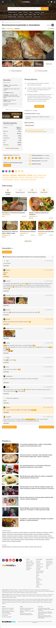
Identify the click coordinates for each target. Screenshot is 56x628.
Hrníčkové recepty (12, 16)
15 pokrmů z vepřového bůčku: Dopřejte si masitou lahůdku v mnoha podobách (36, 519)
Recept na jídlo (29, 561)
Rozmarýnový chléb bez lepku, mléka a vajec (10, 232)
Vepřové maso (6, 175)
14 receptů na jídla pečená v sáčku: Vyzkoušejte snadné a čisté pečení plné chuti (35, 445)
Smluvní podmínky (40, 571)
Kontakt (37, 586)
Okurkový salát (25, 600)
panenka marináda (16, 541)
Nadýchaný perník (25, 602)
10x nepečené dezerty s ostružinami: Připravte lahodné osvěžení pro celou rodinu (35, 466)
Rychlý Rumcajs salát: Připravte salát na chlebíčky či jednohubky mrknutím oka (36, 477)
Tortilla (35, 589)
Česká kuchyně (37, 16)
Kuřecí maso (37, 12)
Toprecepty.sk (49, 561)
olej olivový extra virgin (18, 546)
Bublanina (38, 602)
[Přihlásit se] (54, 2)
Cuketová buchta (14, 602)
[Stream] (17, 560)
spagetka (8, 416)
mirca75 (40, 235)
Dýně (35, 14)
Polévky (31, 12)
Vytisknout (16, 171)
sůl (41, 546)
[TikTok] (20, 560)
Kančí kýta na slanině (6, 613)
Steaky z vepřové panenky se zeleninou (38, 213)
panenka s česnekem (17, 537)
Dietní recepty (12, 22)
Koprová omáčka (32, 600)
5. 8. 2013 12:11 (49, 309)
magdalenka (9, 376)
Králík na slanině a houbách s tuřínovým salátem (8, 612)
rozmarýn (31, 546)
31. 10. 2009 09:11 (48, 387)
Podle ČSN (15, 14)
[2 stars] (9, 158)
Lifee (47, 568)
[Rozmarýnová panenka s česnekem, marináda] (9, 300)
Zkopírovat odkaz (22, 171)
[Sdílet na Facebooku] (3, 171)
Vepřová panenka (29, 592)
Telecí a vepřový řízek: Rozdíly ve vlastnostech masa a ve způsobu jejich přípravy (45, 613)
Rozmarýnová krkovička (46, 231)
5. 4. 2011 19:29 (49, 319)
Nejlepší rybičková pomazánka (14, 600)
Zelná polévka (5, 592)
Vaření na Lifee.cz (30, 562)
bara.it (7, 387)
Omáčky (20, 12)
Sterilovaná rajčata (20, 599)
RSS (37, 576)
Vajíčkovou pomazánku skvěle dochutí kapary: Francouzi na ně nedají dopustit (45, 616)
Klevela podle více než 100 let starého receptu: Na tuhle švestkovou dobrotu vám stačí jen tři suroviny (37, 487)
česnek (26, 546)
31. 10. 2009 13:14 (48, 357)
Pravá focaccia (41, 591)
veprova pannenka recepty (17, 539)
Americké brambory (14, 591)
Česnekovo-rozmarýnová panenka (13, 213)
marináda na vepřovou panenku (15, 536)
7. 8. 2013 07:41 (49, 295)
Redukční (18, 22)
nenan (7, 357)
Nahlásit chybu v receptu (13, 109)
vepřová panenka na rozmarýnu (10, 532)
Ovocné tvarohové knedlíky (31, 599)
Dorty (11, 597)
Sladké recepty (25, 596)
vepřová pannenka (28, 534)
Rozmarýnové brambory (28, 231)
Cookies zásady (39, 566)
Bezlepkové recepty (42, 175)
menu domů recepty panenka (41, 537)
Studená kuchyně (5, 597)
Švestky (10, 14)
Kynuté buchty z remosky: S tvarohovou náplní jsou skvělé (26, 614)
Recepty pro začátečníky (8, 179)
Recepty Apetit (29, 565)
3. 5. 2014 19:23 (48, 260)
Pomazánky (10, 589)
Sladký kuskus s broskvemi (7, 609)
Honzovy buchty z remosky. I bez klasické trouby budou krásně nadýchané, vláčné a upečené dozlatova (36, 456)
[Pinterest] (6, 560)
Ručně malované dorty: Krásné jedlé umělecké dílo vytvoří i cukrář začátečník (36, 498)
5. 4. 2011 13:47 (49, 328)
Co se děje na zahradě (28, 591)
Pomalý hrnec (39, 594)
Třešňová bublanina (21, 592)
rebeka (14, 328)
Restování (42, 177)
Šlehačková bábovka (49, 591)
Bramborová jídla (31, 594)
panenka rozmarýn (28, 537)
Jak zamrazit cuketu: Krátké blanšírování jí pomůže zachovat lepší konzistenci (46, 609)
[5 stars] (20, 158)
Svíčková (35, 591)
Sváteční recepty (24, 179)
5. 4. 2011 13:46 (49, 343)
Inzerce (37, 575)
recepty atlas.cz (43, 536)
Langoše (8, 602)
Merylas (31, 218)
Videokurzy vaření (30, 563)
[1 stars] (5, 158)
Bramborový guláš (48, 599)
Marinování (36, 177)
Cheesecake (4, 600)
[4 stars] (16, 158)
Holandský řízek (40, 600)
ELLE (47, 566)
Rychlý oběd (32, 602)
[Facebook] (3, 560)
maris (7, 367)
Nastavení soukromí (38, 561)
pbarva (22, 235)
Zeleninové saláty (47, 596)
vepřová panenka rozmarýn (31, 536)
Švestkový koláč (44, 602)
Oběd (35, 175)
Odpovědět (6, 265)
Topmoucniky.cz (49, 562)
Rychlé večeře (29, 16)
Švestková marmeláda (6, 616)
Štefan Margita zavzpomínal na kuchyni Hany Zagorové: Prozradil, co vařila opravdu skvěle (35, 509)
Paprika (21, 14)
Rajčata (30, 14)
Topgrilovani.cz (49, 563)
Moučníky (25, 12)
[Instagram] (10, 560)
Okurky (42, 12)
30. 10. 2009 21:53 (48, 407)
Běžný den (17, 179)
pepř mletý (37, 546)
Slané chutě (21, 177)
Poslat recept (19, 171)
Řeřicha (21, 591)
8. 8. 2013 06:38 (48, 270)
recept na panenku (38, 534)
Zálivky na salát (12, 592)
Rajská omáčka (41, 599)
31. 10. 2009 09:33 (48, 376)
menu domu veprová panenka (14, 534)
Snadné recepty (29, 177)
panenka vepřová (6, 546)
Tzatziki (35, 592)
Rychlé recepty (21, 16)
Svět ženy (28, 566)
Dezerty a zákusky (42, 589)
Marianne (48, 565)
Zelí (38, 14)
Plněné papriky (13, 599)
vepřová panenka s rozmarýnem (27, 532)
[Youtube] (13, 560)
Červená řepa (5, 615)
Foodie (37, 581)
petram (4, 237)
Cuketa (25, 14)
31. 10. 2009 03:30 (48, 398)
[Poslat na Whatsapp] (9, 171)
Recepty (6, 22)
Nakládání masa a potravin (28, 589)
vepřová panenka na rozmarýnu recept (34, 539)
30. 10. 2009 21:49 (48, 416)
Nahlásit (38, 582)
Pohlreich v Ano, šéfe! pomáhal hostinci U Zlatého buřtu (26, 609)
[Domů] (2, 22)
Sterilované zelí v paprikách (8, 608)
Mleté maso (17, 594)
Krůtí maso (12, 594)
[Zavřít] (52, 256)
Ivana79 (8, 281)
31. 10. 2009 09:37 (48, 367)
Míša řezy (46, 600)
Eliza (3, 216)
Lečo (20, 602)
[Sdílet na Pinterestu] (13, 171)
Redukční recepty (22, 175)
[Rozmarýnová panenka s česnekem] (22, 300)
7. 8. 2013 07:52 (48, 281)
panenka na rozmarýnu (42, 532)
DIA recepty (29, 175)
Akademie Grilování (12, 12)
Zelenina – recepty (18, 589)
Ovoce (14, 597)
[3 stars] (12, 158)
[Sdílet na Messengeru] (6, 171)
